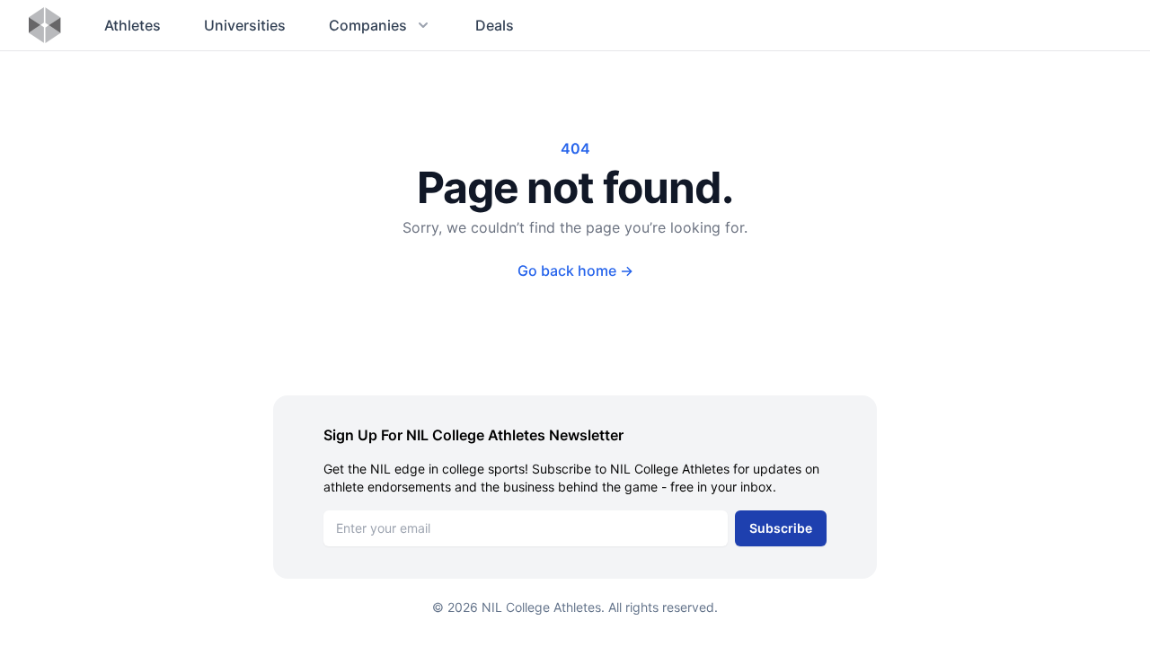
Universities (245, 25)
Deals (494, 25)
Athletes (132, 25)
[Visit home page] (45, 25)
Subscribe (780, 528)
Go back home (575, 270)
